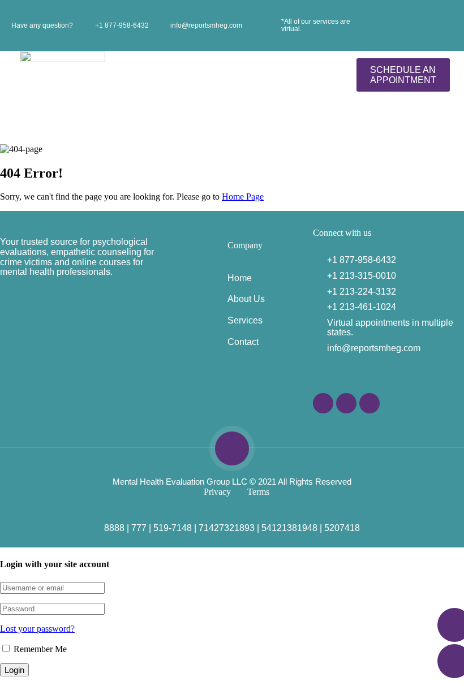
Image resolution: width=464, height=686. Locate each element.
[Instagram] (346, 403)
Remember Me (39, 649)
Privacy (217, 492)
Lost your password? (37, 628)
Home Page (243, 196)
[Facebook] (323, 403)
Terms (258, 492)
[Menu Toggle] (221, 75)
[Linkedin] (369, 403)
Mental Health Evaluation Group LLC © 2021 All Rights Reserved (232, 481)
